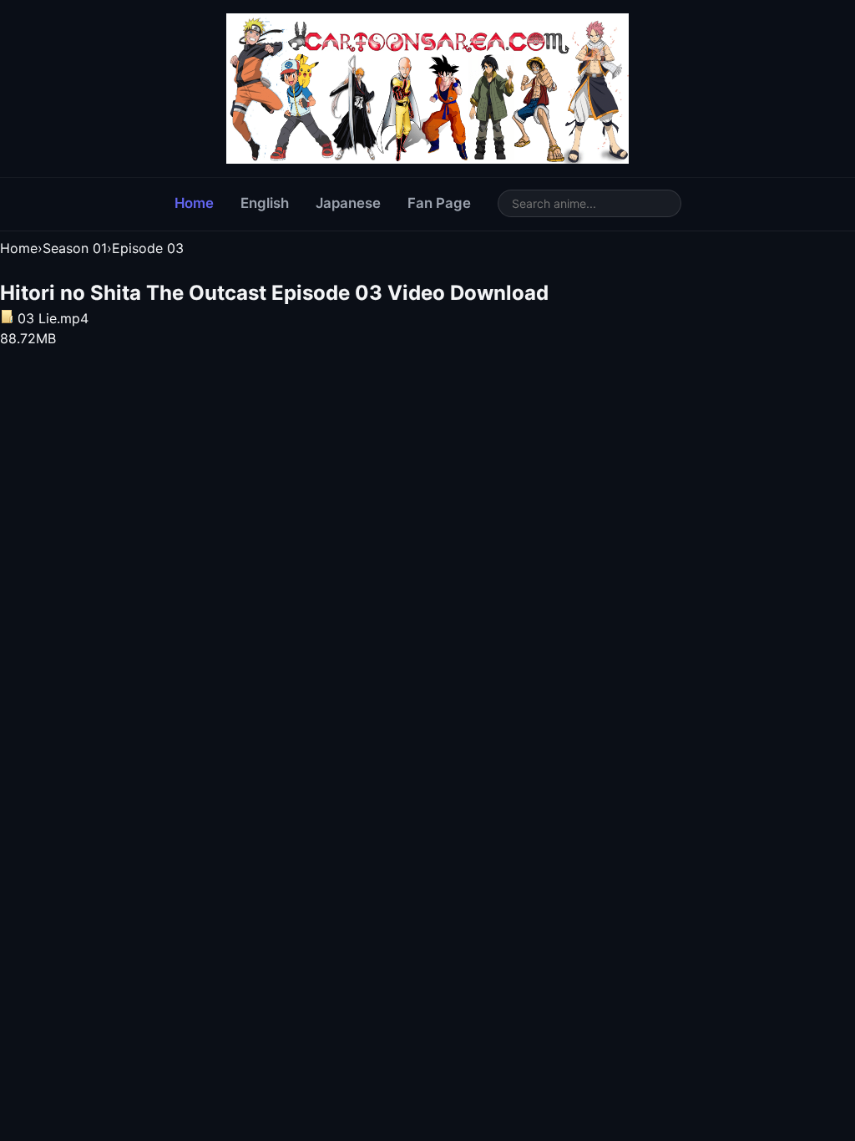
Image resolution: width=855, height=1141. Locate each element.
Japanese (348, 203)
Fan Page (439, 203)
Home (194, 203)
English (264, 203)
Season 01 (75, 248)
